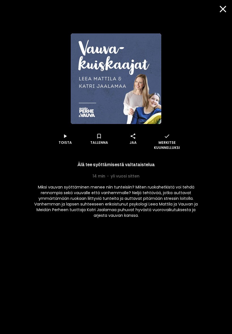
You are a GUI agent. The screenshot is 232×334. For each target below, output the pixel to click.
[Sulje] (223, 9)
